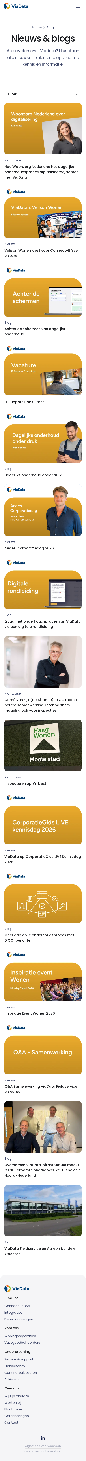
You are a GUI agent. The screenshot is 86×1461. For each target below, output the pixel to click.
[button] (78, 6)
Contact (11, 1422)
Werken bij (12, 1402)
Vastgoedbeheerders (22, 1342)
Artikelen (11, 1379)
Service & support (19, 1359)
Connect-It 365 (17, 1305)
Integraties (13, 1312)
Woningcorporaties (20, 1336)
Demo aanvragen (18, 1319)
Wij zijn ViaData (16, 1396)
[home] (16, 6)
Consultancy (14, 1366)
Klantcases (13, 1409)
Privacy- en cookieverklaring (43, 1451)
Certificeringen (16, 1416)
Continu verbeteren (20, 1372)
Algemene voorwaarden (43, 1446)
